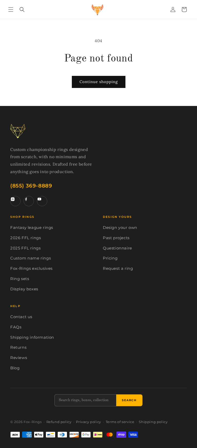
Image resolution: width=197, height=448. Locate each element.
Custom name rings (30, 258)
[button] (10, 9)
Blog (14, 368)
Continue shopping (99, 81)
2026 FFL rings (25, 238)
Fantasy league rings (31, 227)
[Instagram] (15, 201)
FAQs (15, 327)
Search (129, 400)
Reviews (18, 357)
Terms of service (120, 422)
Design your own (120, 227)
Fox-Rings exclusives (31, 268)
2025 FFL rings (25, 248)
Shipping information (32, 337)
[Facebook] (29, 201)
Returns (18, 347)
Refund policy (59, 422)
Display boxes (24, 289)
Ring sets (19, 278)
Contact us (21, 317)
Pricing (110, 258)
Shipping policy (153, 422)
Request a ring (118, 268)
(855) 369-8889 (31, 186)
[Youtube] (42, 201)
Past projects (116, 238)
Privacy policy (88, 422)
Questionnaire (117, 248)
